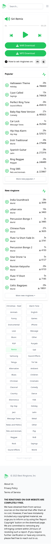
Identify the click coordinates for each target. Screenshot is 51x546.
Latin (34, 412)
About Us (8, 484)
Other (34, 337)
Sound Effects (34, 356)
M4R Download (27, 45)
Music (13, 337)
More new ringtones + (25, 295)
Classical (14, 387)
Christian (14, 381)
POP (14, 343)
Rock (14, 443)
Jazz (14, 412)
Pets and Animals (13, 431)
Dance (34, 393)
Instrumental (14, 324)
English (34, 312)
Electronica (14, 399)
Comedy (34, 387)
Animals (13, 312)
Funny (14, 318)
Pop (34, 431)
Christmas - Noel (14, 306)
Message (34, 331)
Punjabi (34, 343)
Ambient (34, 368)
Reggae (14, 437)
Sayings (34, 443)
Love (14, 331)
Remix (14, 349)
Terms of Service (12, 492)
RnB (34, 437)
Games (34, 318)
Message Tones (14, 418)
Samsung (14, 356)
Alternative (14, 368)
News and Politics (14, 425)
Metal (34, 418)
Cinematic (34, 381)
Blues (14, 374)
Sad (34, 349)
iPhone (34, 324)
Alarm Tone (34, 306)
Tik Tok (34, 362)
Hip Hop (13, 406)
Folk (34, 399)
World (34, 450)
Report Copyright (24, 458)
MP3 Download (27, 53)
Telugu (14, 362)
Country (13, 393)
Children (34, 374)
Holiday (34, 406)
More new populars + (25, 179)
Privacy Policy (11, 488)
